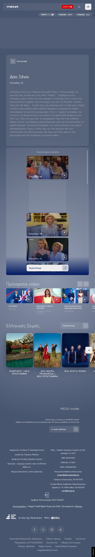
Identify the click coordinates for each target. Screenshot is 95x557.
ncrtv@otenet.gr (68, 491)
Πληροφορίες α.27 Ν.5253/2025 (29, 542)
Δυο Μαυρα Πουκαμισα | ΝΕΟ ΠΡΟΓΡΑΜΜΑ (47, 374)
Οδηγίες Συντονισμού (71, 542)
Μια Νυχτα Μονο (75, 371)
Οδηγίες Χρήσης (53, 539)
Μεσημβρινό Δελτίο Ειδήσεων (45, 307)
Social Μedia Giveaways (66, 546)
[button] (88, 7)
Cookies (68, 539)
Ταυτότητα (80, 539)
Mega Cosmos (45, 546)
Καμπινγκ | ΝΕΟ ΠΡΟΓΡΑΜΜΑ (20, 372)
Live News (13, 306)
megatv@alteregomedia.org (68, 475)
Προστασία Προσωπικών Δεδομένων (26, 539)
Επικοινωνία (52, 542)
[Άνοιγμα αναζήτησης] (79, 7)
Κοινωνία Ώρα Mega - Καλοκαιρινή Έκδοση (74, 307)
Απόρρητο (93, 552)
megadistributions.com (47, 550)
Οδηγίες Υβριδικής (26, 546)
